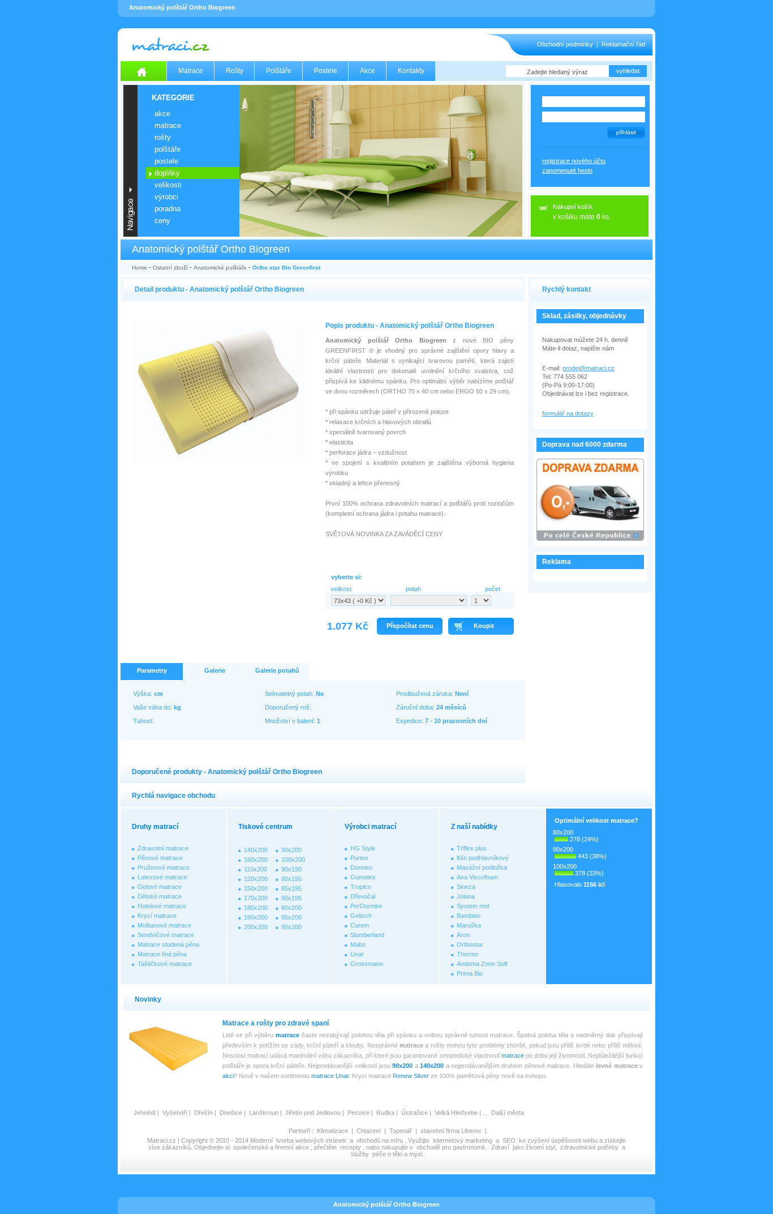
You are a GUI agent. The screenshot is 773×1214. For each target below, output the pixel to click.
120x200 (256, 878)
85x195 (291, 888)
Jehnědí (145, 1112)
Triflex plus (472, 848)
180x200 (256, 907)
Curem (359, 925)
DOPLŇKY (167, 173)
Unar (357, 954)
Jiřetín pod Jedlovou (313, 1112)
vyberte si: (346, 577)
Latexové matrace (162, 877)
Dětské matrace (160, 896)
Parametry (152, 670)
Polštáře (278, 71)
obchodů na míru (380, 1140)
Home (139, 267)
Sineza (466, 886)
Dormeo (361, 867)
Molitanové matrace (164, 925)
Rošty (234, 71)
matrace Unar (330, 1075)
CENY (162, 220)
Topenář (400, 1130)
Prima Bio (470, 973)
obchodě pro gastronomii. (452, 1147)
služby (360, 1154)
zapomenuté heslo (567, 170)
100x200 (293, 859)
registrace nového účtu (573, 160)
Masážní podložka (482, 867)
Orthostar (470, 944)
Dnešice (231, 1112)
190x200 (256, 917)
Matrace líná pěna (162, 954)
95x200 (291, 927)
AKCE (162, 113)
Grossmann (366, 963)
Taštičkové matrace (165, 963)
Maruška (469, 925)
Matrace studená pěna (168, 944)
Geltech (361, 915)
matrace (287, 1035)
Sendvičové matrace (166, 934)
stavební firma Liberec (451, 1130)
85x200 (291, 917)
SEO (509, 1140)
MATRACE (167, 125)
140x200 (256, 850)
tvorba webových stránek (311, 1140)
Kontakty (411, 71)
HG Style (362, 848)
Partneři (299, 1130)
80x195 (291, 878)
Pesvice (358, 1112)
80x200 (291, 907)
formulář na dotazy (568, 413)
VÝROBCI (166, 197)
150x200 (256, 888)
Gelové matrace (160, 886)
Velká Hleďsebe (456, 1112)
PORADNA (167, 208)
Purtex (359, 857)
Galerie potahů (277, 670)
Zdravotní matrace (163, 848)
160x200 (256, 859)
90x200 (291, 850)
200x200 (256, 927)
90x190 (291, 869)
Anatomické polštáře (220, 267)
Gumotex (363, 877)
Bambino (468, 915)
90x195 (291, 898)
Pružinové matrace (164, 867)
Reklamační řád (623, 44)
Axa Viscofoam (477, 877)
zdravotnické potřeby (589, 1147)
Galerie (214, 670)
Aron (463, 934)
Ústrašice (414, 1112)
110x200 (255, 869)
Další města (507, 1112)
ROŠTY (162, 137)
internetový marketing (462, 1140)
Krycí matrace (157, 915)
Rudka (385, 1112)
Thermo (467, 954)
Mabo (358, 944)
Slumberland (367, 934)
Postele (325, 71)
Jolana (466, 896)
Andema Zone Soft (482, 963)
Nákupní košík (573, 206)
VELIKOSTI (168, 185)
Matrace (190, 71)
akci (228, 1075)
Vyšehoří (174, 1112)
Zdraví (500, 1147)
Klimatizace (332, 1130)
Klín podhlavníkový (483, 857)
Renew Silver (411, 1075)
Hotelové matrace (162, 906)
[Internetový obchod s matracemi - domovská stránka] (144, 71)
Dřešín (203, 1112)
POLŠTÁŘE (167, 149)
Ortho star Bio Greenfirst (286, 267)
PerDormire (366, 906)
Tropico (360, 886)
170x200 (256, 898)
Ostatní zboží (170, 267)
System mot (473, 906)
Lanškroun (263, 1112)
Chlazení (369, 1130)
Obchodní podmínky (565, 44)
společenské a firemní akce (271, 1147)
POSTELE (166, 161)
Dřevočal (362, 896)
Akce (367, 71)
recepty (350, 1147)
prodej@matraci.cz (588, 368)
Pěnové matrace (160, 857)
